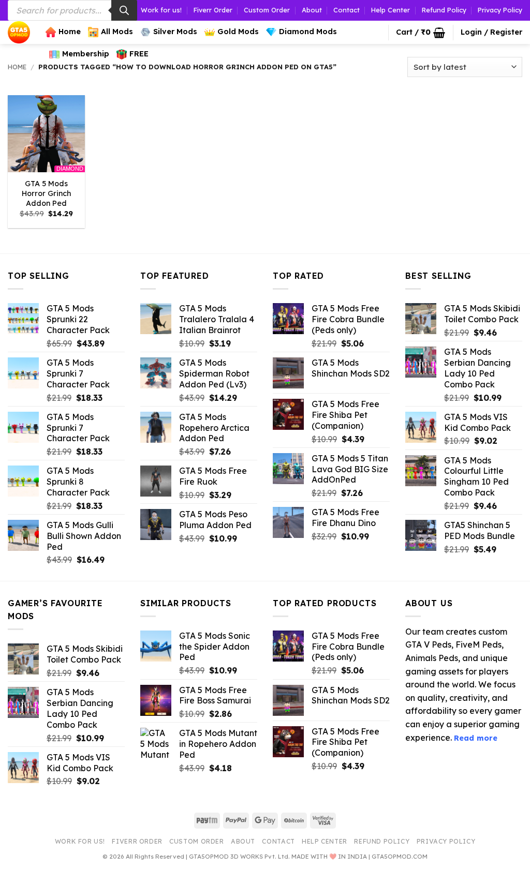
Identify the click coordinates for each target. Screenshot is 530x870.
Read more (475, 738)
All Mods (117, 31)
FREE (139, 53)
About (312, 10)
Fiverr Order (213, 10)
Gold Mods (238, 31)
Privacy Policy (500, 10)
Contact (346, 10)
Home (69, 31)
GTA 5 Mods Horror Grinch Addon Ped (46, 193)
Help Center (390, 10)
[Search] (124, 10)
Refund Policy (444, 10)
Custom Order (267, 10)
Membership (85, 53)
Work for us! (161, 10)
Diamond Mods (308, 31)
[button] (420, 32)
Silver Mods (175, 31)
